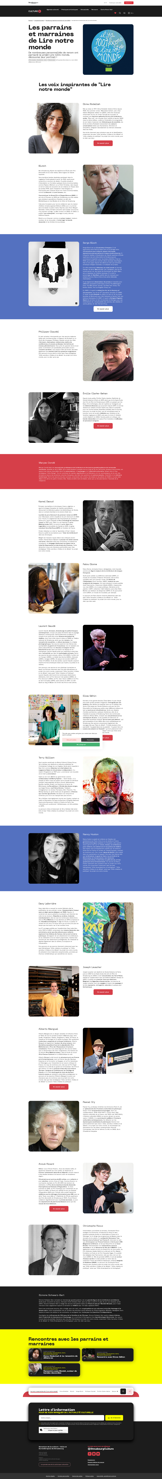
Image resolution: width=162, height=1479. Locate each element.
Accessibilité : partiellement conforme (106, 1476)
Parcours (95, 9)
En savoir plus (103, 143)
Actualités (85, 9)
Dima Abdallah (64, 1391)
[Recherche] (120, 13)
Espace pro (91, 1460)
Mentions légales (50, 1476)
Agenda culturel (53, 9)
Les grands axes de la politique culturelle (54, 1464)
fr (106, 3)
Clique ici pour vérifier (55, 1430)
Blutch (72, 1391)
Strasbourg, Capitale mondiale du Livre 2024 (58, 20)
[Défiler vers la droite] (117, 1391)
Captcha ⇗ (62, 1432)
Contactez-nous (93, 1464)
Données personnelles (63, 1476)
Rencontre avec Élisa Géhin (111, 1357)
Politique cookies (89, 1476)
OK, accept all (81, 744)
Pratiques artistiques (70, 9)
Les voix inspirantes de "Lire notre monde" (44, 1391)
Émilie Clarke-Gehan (103, 1391)
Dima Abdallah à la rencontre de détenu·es (61, 1357)
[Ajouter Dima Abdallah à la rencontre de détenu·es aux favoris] (31, 1358)
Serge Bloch (79, 1391)
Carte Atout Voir (107, 9)
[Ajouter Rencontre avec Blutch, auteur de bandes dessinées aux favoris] (31, 1373)
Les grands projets (39, 20)
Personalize (90, 740)
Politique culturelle (115, 2)
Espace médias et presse (96, 1462)
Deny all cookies (71, 740)
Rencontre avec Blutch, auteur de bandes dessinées (60, 1372)
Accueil (30, 20)
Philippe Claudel (90, 1391)
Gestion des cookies (77, 1476)
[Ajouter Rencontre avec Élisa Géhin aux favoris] (85, 1358)
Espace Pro (129, 2)
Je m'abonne (115, 1418)
